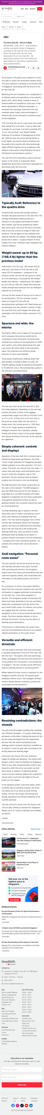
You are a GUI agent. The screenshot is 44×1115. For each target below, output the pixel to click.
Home (4, 27)
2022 (24, 1009)
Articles (11, 27)
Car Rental (25, 1026)
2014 (24, 1000)
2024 (24, 1012)
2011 (29, 995)
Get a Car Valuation (8, 1000)
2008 (24, 992)
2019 (29, 1005)
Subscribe (22, 1085)
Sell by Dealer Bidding (9, 992)
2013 (29, 997)
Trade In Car (6, 1005)
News (19, 27)
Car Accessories (27, 1033)
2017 (29, 1002)
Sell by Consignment (9, 995)
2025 (29, 1012)
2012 (24, 997)
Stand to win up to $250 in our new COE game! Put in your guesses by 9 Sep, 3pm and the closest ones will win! (22, 2)
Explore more (35, 829)
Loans (4, 1032)
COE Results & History (9, 1041)
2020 (24, 1007)
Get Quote (14, 900)
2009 (29, 992)
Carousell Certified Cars (10, 1018)
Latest (5, 834)
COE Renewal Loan (8, 1030)
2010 (24, 995)
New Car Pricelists (8, 1011)
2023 (29, 1009)
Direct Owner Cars (28, 1021)
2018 (24, 1005)
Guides (24, 22)
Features (33, 22)
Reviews (16, 22)
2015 (29, 1000)
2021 (29, 1007)
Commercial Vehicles (29, 1031)
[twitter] (33, 68)
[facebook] (28, 68)
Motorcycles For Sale (29, 1035)
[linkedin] (38, 68)
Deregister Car (7, 1002)
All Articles (7, 16)
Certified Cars (27, 1018)
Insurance (5, 1035)
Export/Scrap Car (8, 997)
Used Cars (25, 1023)
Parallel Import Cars (29, 1028)
